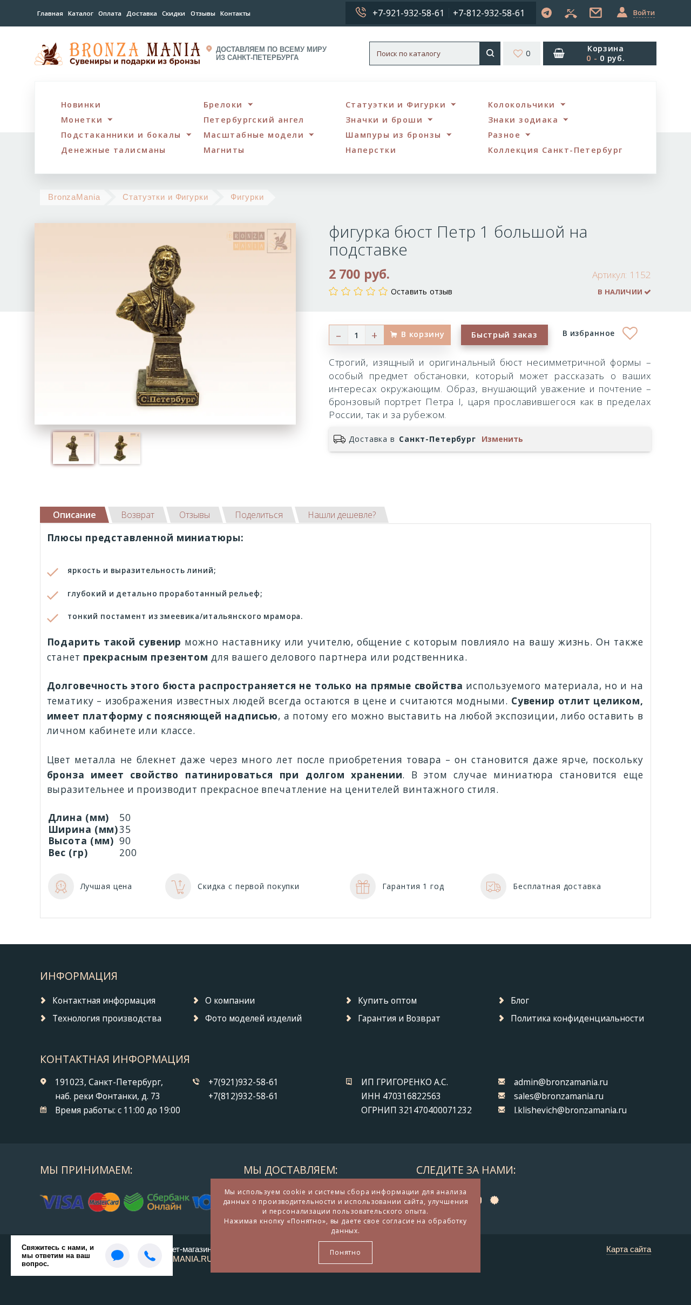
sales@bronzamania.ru (559, 1096)
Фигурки (247, 196)
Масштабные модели (254, 135)
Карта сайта (628, 1249)
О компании (230, 1000)
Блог (520, 1000)
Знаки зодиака (523, 120)
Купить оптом (387, 1000)
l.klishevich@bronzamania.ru (570, 1110)
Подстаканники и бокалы (121, 135)
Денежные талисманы (113, 150)
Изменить (502, 439)
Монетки (82, 120)
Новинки (81, 104)
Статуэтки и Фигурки (396, 104)
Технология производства (106, 1018)
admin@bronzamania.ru (561, 1082)
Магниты (224, 150)
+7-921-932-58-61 (408, 13)
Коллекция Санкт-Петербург (555, 150)
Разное (504, 135)
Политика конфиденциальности (577, 1018)
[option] (73, 447)
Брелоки (223, 104)
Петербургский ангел (254, 120)
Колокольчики (521, 104)
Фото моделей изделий (253, 1018)
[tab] (137, 515)
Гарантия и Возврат (399, 1018)
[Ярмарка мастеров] (497, 1199)
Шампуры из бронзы (393, 135)
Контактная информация (103, 1000)
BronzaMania (74, 196)
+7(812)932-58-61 (243, 1096)
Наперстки (371, 150)
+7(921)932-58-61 (243, 1082)
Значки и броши (384, 120)
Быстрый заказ (504, 334)
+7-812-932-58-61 (489, 13)
